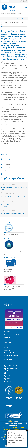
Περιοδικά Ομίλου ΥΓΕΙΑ (9, 352)
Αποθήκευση (8, 174)
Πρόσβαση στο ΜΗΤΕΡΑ (12, 365)
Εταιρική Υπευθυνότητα (9, 345)
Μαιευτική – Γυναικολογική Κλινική (11, 334)
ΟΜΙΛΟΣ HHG (4, 1)
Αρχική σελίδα (3, 18)
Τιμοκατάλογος (7, 342)
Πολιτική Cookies (8, 359)
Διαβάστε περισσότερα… (14, 444)
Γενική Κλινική (7, 337)
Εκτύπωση (7, 164)
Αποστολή (7, 167)
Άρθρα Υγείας (7, 347)
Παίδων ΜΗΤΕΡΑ (7, 340)
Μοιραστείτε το (8, 171)
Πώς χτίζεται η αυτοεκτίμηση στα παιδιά (12, 213)
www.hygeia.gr (4, 436)
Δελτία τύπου (7, 350)
